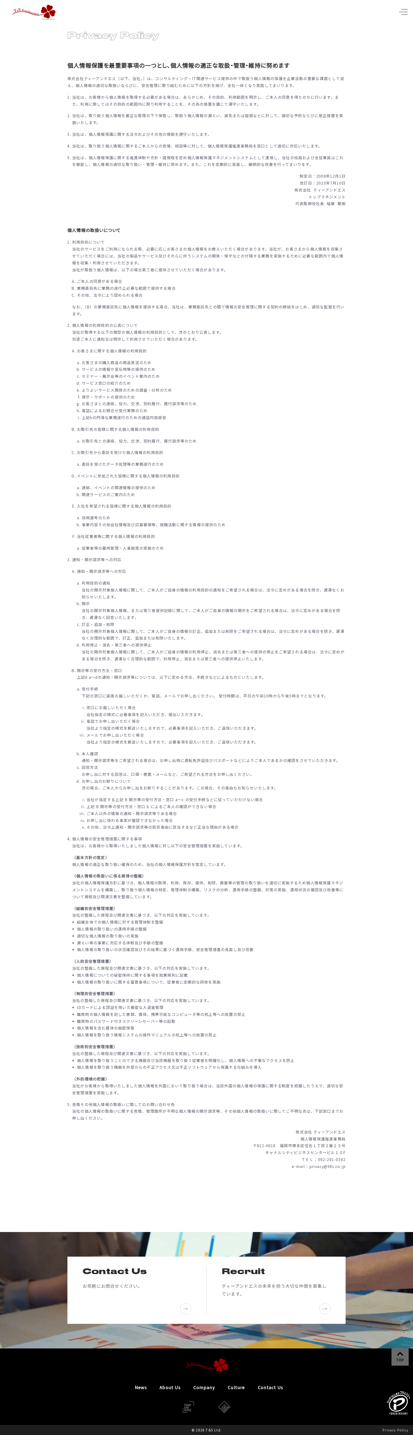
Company (204, 1387)
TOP (400, 1360)
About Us (170, 1387)
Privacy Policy (395, 1430)
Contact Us (270, 1387)
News (141, 1387)
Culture (236, 1387)
